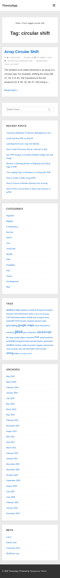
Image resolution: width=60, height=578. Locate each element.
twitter (17, 353)
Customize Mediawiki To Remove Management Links (28, 133)
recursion (31, 345)
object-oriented (27, 337)
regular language (12, 349)
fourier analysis (27, 321)
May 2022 (10, 415)
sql (24, 349)
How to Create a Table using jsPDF (21, 178)
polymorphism (46, 337)
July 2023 (10, 398)
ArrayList (41, 310)
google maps (26, 325)
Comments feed (13, 548)
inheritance (44, 325)
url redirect (24, 353)
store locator (41, 349)
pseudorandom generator (41, 341)
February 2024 (12, 387)
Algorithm (22, 61)
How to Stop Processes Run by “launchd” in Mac (26, 149)
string (9, 353)
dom (47, 317)
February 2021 (12, 453)
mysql (16, 337)
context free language (41, 314)
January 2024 (12, 393)
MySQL (9, 254)
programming (22, 341)
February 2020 (12, 502)
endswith (10, 321)
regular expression (44, 345)
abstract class (13, 310)
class (31, 314)
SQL (8, 270)
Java (30, 61)
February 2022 (12, 420)
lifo (7, 337)
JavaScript (10, 249)
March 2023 (11, 409)
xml (29, 353)
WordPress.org (12, 553)
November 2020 (13, 470)
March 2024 (11, 382)
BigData (9, 221)
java (19, 331)
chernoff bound (21, 314)
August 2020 (11, 486)
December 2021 (13, 426)
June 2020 (10, 497)
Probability (10, 265)
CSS (8, 317)
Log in (8, 537)
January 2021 (12, 458)
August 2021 (11, 431)
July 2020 (10, 491)
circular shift (11, 64)
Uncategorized (12, 281)
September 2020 (13, 480)
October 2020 (12, 475)
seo (20, 349)
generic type (40, 321)
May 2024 (10, 376)
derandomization (18, 317)
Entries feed (11, 542)
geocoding (11, 325)
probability (11, 341)
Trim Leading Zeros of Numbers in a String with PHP (28, 172)
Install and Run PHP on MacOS (19, 138)
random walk (21, 345)
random (10, 345)
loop (11, 337)
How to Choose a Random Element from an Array (27, 183)
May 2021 (10, 437)
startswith (30, 349)
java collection (29, 332)
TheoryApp (9, 5)
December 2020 (13, 464)
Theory (9, 276)
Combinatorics (12, 227)
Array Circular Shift (21, 52)
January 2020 (12, 508)
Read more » (11, 90)
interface (10, 332)
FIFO (17, 321)
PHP (8, 259)
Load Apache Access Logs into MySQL (22, 144)
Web (8, 287)
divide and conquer (36, 317)
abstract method (28, 310)
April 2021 (10, 442)
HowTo (9, 238)
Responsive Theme (38, 571)
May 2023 (10, 404)
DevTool (9, 232)
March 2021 (11, 448)
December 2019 (13, 513)
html (37, 325)
